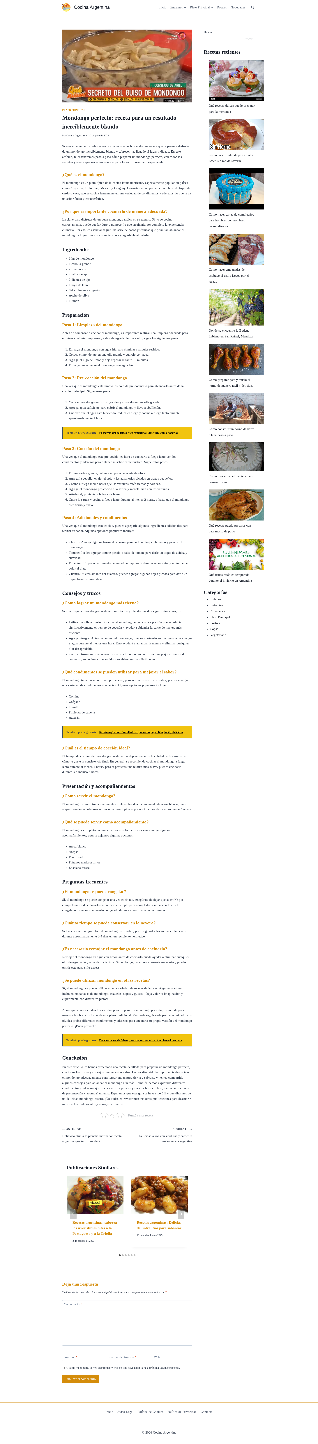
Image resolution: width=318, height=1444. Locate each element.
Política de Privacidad (182, 1412)
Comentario (73, 1304)
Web (157, 1357)
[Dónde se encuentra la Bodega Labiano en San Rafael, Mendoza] (236, 307)
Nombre (70, 1357)
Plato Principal (73, 110)
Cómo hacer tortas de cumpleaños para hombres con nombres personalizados (231, 220)
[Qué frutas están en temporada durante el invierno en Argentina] (236, 554)
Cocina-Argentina (75, 135)
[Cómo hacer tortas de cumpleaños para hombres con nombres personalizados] (236, 188)
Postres (222, 7)
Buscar (208, 32)
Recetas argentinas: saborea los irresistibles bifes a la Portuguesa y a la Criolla (95, 1227)
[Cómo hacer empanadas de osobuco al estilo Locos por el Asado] (236, 249)
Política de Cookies (150, 1412)
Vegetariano (218, 635)
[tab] (120, 1255)
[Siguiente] (181, 1214)
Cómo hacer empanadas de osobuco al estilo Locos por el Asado (229, 275)
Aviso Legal (125, 1412)
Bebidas (215, 599)
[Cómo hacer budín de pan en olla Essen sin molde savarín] (236, 134)
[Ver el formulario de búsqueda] (252, 7)
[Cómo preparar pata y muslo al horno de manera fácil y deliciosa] (236, 359)
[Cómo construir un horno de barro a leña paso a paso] (236, 408)
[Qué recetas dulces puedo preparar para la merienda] (236, 80)
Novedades (238, 7)
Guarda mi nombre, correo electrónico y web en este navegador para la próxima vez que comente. (123, 1367)
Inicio (162, 7)
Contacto (207, 1412)
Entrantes (216, 605)
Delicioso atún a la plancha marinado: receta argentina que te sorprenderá (92, 1135)
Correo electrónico (122, 1357)
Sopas (214, 629)
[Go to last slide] (73, 1214)
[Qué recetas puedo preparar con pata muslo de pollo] (236, 505)
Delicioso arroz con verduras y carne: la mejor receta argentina (165, 1135)
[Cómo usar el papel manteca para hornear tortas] (236, 456)
